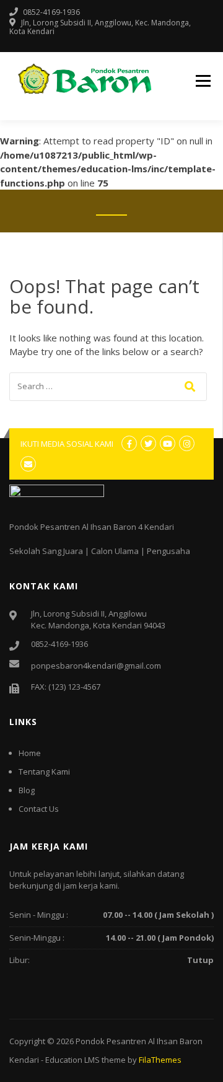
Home (30, 753)
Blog (27, 790)
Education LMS (72, 1059)
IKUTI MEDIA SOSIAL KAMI (66, 443)
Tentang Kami (44, 771)
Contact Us (39, 808)
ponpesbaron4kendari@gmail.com (96, 665)
